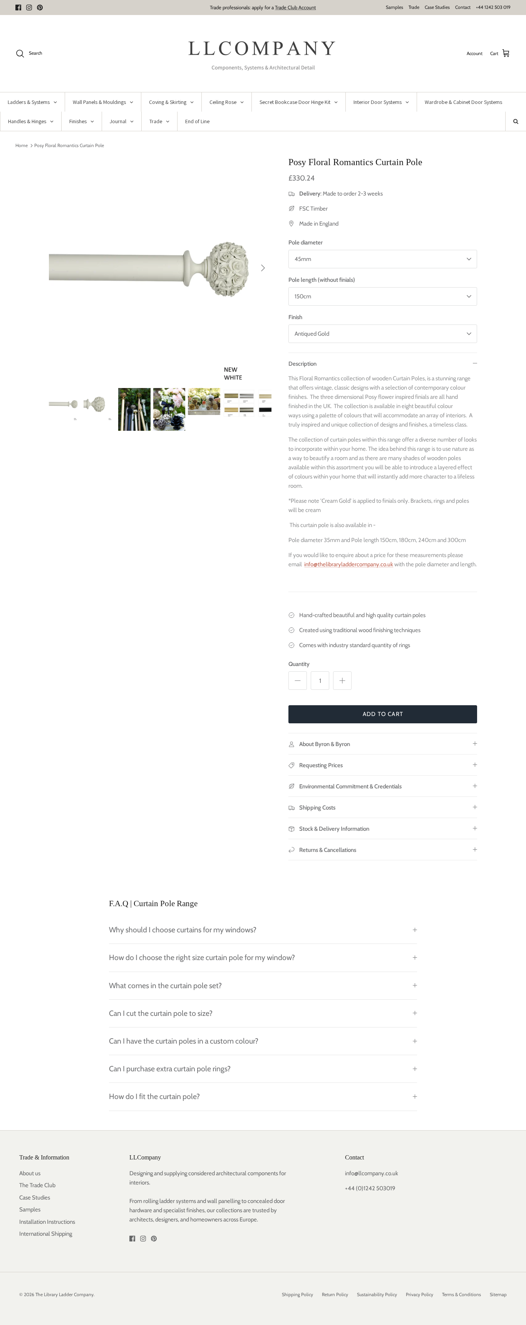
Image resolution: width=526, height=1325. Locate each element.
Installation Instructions (47, 1221)
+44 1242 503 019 (493, 7)
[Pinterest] (40, 7)
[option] (160, 268)
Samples (394, 7)
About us (29, 1173)
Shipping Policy (297, 1294)
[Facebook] (18, 7)
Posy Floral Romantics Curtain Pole (69, 145)
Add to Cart (383, 714)
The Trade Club (37, 1185)
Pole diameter (305, 242)
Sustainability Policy (377, 1294)
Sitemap (498, 1294)
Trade (414, 7)
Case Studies (437, 7)
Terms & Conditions (461, 1294)
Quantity (299, 664)
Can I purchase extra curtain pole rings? (170, 1068)
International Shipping (45, 1233)
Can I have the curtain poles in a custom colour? (183, 1041)
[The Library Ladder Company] (263, 53)
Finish (295, 317)
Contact (463, 7)
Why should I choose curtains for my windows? (182, 929)
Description (302, 363)
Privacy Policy (419, 1294)
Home (21, 145)
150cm (303, 296)
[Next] (263, 267)
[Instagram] (29, 7)
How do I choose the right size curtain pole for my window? (202, 957)
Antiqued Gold (312, 333)
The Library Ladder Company (64, 1294)
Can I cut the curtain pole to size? (161, 1013)
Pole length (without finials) (321, 279)
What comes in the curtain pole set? (165, 985)
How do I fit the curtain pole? (154, 1096)
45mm (303, 259)
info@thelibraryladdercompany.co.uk (348, 564)
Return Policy (335, 1294)
